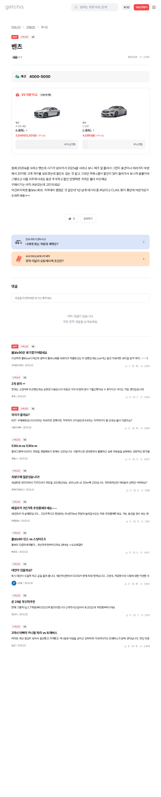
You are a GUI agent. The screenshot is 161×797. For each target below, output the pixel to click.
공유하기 (87, 218)
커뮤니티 (16, 27)
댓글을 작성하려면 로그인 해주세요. (33, 298)
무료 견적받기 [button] (141, 7)
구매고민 (30, 27)
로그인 (126, 7)
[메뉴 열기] (154, 7)
